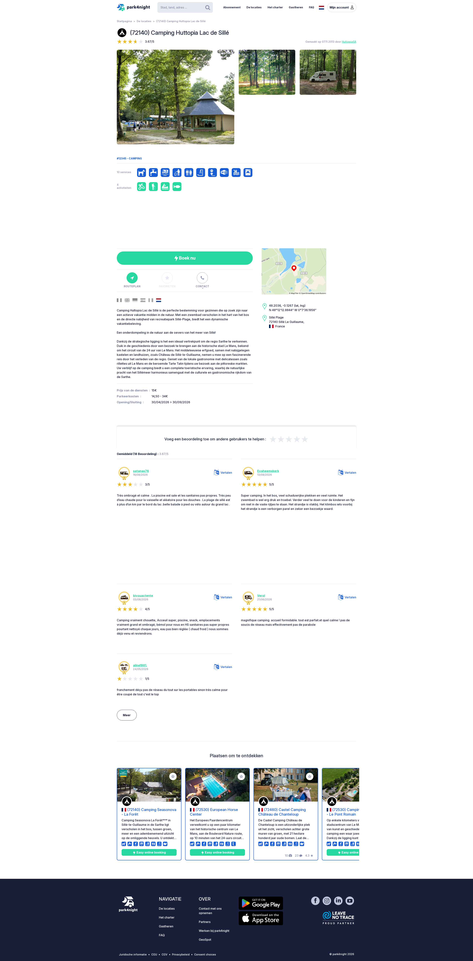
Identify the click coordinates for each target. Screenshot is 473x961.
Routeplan (132, 286)
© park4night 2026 (341, 954)
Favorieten (167, 286)
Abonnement (232, 7)
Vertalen (226, 472)
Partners (204, 922)
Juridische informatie (133, 954)
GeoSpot (205, 939)
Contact (202, 286)
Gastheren (296, 7)
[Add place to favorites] (173, 776)
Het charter (275, 7)
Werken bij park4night (214, 931)
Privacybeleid (181, 954)
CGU (154, 954)
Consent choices (205, 954)
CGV (164, 954)
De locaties (254, 7)
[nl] (321, 7)
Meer (127, 715)
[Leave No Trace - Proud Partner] (338, 917)
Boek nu (186, 258)
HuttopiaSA (349, 41)
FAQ (311, 7)
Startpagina (124, 21)
